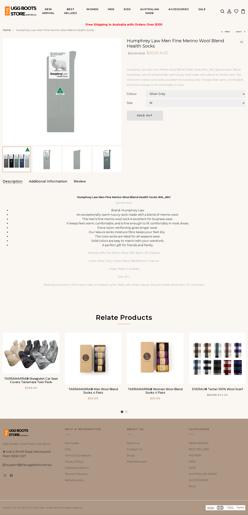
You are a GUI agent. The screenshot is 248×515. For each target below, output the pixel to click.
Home (7, 30)
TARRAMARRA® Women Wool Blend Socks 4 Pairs (155, 390)
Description (13, 181)
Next (239, 32)
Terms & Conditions (78, 455)
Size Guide (72, 443)
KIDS (127, 9)
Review (80, 181)
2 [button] (126, 412)
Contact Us (134, 449)
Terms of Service (76, 474)
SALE (202, 9)
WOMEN (92, 9)
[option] (62, 91)
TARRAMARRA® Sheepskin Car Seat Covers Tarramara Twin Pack (31, 380)
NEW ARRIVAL (48, 11)
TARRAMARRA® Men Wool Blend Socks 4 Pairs (93, 390)
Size (130, 103)
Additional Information (48, 181)
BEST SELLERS (70, 11)
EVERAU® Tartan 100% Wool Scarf (217, 389)
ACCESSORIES (178, 9)
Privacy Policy (74, 461)
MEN (111, 9)
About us (133, 443)
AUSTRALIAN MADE (149, 11)
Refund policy (74, 480)
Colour (132, 94)
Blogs (131, 455)
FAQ (68, 449)
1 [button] (122, 412)
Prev (228, 32)
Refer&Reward (137, 461)
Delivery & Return (77, 467)
